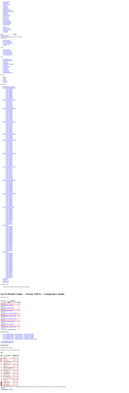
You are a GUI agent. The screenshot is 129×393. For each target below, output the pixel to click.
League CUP (6, 281)
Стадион (5, 69)
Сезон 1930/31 (9, 123)
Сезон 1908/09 (9, 97)
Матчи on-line (6, 28)
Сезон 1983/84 (9, 185)
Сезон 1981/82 (9, 182)
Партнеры (5, 30)
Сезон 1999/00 (9, 205)
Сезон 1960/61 (9, 154)
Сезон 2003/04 (9, 211)
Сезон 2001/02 (9, 209)
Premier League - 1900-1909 (9, 87)
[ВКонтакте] (10, 389)
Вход (7, 35)
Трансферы (5, 62)
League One (5, 251)
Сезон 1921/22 (9, 110)
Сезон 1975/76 (9, 174)
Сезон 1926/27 (9, 117)
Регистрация (3, 35)
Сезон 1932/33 (9, 125)
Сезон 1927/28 (9, 118)
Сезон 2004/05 (9, 213)
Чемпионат (5, 225)
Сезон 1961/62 (9, 155)
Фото (4, 78)
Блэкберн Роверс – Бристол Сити (8, 315)
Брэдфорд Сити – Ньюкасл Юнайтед (9, 313)
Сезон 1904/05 (9, 92)
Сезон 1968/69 (9, 164)
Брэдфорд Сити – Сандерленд (7, 323)
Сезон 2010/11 (9, 220)
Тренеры (5, 61)
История (5, 65)
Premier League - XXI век (9, 206)
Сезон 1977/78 (9, 176)
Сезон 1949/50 (9, 138)
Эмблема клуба (6, 66)
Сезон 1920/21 (9, 109)
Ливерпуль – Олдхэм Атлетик (7, 307)
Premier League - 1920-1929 (9, 108)
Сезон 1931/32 (9, 124)
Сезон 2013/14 (9, 223)
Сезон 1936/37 (9, 130)
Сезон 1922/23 (9, 112)
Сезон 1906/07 (9, 95)
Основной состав (7, 59)
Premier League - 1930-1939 (9, 121)
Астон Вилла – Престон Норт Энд (9, 318)
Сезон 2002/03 (9, 210)
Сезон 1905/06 (9, 93)
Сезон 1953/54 (9, 145)
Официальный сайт (7, 72)
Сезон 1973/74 (9, 171)
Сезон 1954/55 (9, 146)
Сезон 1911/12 (9, 102)
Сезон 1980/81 (9, 181)
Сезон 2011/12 (9, 221)
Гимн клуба (6, 67)
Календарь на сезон (7, 54)
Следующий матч (7, 51)
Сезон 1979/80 (9, 179)
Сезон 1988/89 (9, 191)
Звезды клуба (6, 71)
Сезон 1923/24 (9, 113)
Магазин (5, 82)
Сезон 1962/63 (9, 157)
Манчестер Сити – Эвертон (7, 305)
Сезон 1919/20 (9, 107)
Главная (5, 27)
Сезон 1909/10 (9, 98)
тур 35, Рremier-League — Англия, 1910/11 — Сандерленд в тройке (18, 337)
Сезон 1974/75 (9, 172)
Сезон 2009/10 (9, 219)
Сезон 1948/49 (9, 137)
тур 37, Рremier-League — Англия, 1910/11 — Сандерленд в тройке (18, 335)
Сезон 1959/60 (9, 152)
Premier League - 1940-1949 (9, 134)
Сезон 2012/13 (9, 222)
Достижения (6, 70)
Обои (4, 79)
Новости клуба (6, 40)
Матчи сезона (6, 49)
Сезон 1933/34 (9, 126)
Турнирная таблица (7, 52)
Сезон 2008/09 (9, 217)
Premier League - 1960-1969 (9, 153)
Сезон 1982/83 (9, 183)
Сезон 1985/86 (9, 187)
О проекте (5, 31)
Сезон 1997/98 (9, 203)
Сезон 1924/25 (9, 114)
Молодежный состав (8, 60)
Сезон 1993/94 (9, 198)
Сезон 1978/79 (9, 177)
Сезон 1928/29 (9, 119)
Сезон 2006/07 (9, 215)
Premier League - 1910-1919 (9, 100)
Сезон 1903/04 (9, 91)
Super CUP (5, 282)
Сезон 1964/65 (9, 159)
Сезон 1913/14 (9, 104)
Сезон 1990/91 (9, 194)
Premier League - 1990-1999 (9, 193)
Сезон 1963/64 (9, 158)
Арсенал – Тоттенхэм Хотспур (8, 321)
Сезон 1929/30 (9, 120)
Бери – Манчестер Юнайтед (7, 310)
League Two (6, 278)
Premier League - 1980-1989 (9, 180)
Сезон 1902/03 (9, 90)
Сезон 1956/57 (9, 148)
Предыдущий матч (7, 53)
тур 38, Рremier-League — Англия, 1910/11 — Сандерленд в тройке (18, 334)
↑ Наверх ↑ (3, 387)
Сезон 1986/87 (9, 188)
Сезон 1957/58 (9, 149)
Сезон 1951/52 (9, 142)
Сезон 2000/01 (9, 208)
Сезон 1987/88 (9, 189)
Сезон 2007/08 (9, 216)
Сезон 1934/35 (9, 128)
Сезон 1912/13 (9, 103)
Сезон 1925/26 (9, 115)
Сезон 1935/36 (9, 129)
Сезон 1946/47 (9, 135)
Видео (4, 77)
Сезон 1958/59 (9, 151)
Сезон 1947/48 (9, 136)
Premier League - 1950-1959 (9, 140)
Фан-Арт (5, 80)
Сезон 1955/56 (9, 147)
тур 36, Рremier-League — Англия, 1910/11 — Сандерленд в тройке (18, 336)
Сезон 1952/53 (9, 143)
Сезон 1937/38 (9, 131)
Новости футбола (7, 41)
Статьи (4, 45)
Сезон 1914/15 (9, 106)
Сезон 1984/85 (9, 186)
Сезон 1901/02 (9, 89)
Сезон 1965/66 (9, 160)
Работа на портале (7, 29)
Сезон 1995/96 (9, 200)
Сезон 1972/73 (9, 170)
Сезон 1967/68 (9, 163)
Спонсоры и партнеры (8, 64)
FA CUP (5, 279)
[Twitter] (12, 389)
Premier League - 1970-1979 (9, 166)
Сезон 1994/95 (9, 199)
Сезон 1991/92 (9, 196)
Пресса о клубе (6, 44)
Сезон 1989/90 (9, 192)
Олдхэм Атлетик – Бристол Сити (8, 326)
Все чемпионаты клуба (8, 86)
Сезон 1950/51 (9, 141)
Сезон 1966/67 (9, 162)
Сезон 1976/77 (9, 175)
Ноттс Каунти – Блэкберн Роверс (8, 329)
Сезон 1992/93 (9, 197)
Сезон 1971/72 (9, 169)
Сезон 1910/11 (9, 101)
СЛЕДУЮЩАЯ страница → (7, 342)
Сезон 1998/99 (9, 204)
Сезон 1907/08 (9, 96)
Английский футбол (8, 42)
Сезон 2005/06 (9, 214)
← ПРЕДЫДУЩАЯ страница (7, 341)
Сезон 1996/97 (9, 202)
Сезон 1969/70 (9, 165)
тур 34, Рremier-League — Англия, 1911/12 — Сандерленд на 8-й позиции (20, 339)
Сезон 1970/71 (9, 168)
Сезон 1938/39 (9, 132)
